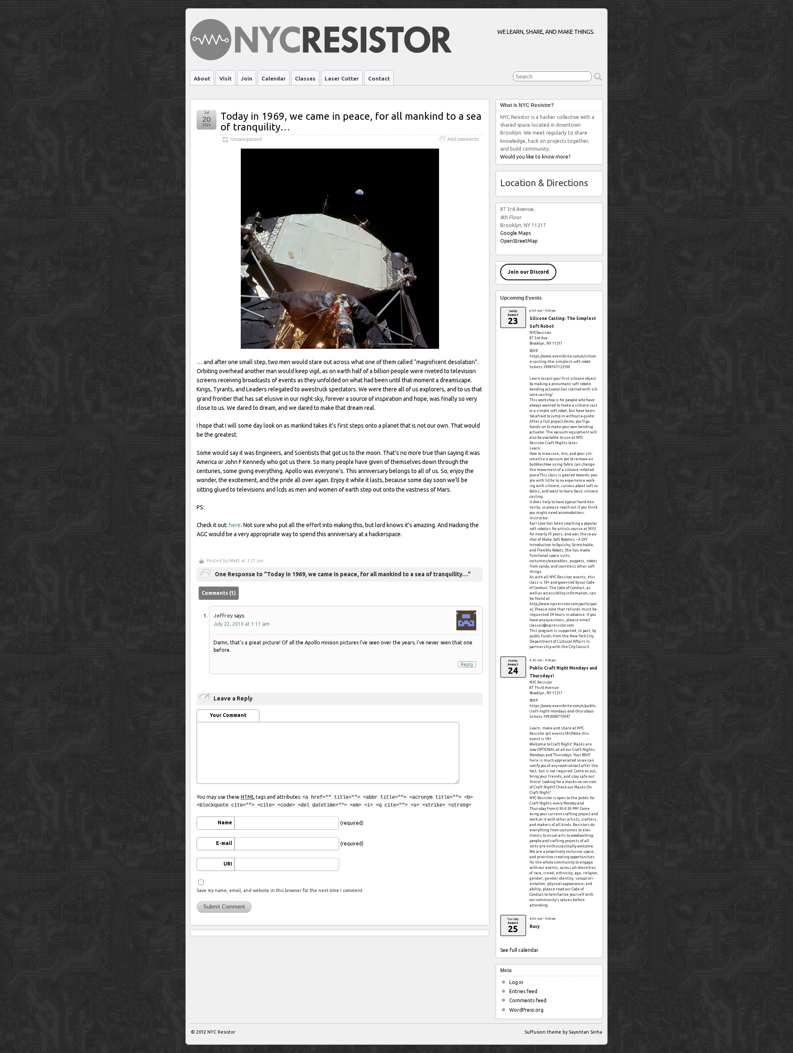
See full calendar (519, 950)
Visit (225, 78)
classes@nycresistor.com (551, 625)
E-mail (224, 843)
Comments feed (527, 1000)
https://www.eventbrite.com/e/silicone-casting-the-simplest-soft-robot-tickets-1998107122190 (562, 361)
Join (246, 78)
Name (225, 822)
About (202, 78)
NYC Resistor (221, 1031)
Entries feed (523, 991)
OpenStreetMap (519, 241)
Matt (234, 560)
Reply (467, 664)
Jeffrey (223, 615)
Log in (516, 982)
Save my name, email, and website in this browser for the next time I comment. (280, 890)
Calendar (273, 78)
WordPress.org (526, 1010)
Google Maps (515, 233)
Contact (379, 78)
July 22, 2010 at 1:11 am (242, 624)
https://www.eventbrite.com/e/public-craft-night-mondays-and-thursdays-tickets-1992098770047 (563, 711)
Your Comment (228, 715)
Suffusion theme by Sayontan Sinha (563, 1031)
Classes (305, 78)
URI (227, 863)
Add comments (463, 139)
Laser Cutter (342, 78)
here (235, 525)
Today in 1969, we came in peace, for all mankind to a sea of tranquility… (351, 122)
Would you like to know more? (535, 156)
